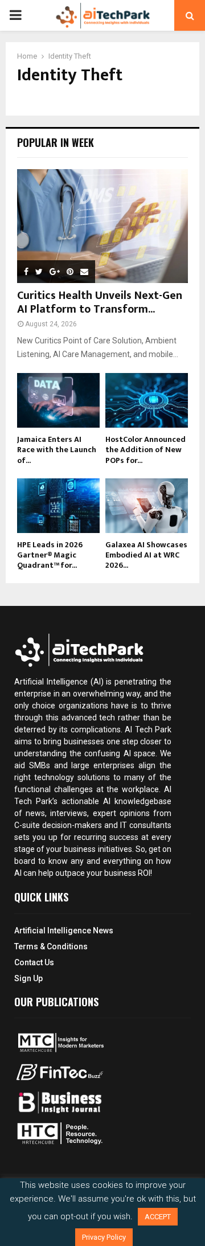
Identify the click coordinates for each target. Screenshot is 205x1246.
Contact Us (34, 962)
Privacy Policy (104, 1237)
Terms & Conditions (51, 946)
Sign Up (28, 978)
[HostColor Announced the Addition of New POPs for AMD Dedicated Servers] (146, 400)
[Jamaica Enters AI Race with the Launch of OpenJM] (58, 400)
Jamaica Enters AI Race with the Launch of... (56, 449)
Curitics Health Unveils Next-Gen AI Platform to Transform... (99, 302)
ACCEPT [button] (158, 1216)
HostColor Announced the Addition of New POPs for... (145, 449)
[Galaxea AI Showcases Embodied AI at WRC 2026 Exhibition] (146, 506)
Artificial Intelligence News (63, 930)
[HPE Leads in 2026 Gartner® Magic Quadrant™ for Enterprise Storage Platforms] (58, 506)
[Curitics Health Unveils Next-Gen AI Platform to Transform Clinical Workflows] (102, 226)
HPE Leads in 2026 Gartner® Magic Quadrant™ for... (50, 555)
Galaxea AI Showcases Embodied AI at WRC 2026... (146, 555)
